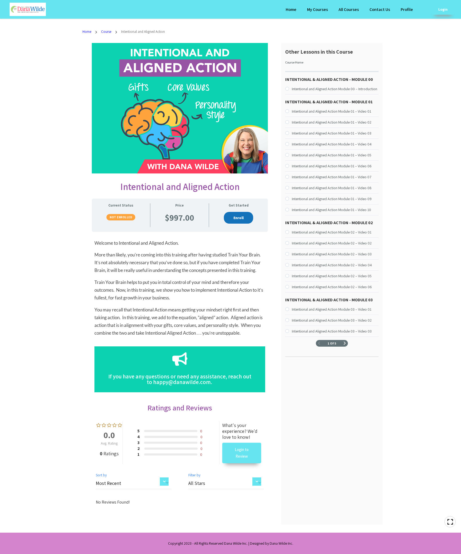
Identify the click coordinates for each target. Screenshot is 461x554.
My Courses (317, 9)
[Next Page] (344, 343)
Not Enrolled (121, 217)
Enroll (238, 217)
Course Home (294, 62)
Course (106, 31)
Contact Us (379, 9)
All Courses (349, 9)
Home (291, 9)
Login (443, 9)
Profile (407, 9)
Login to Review (242, 453)
